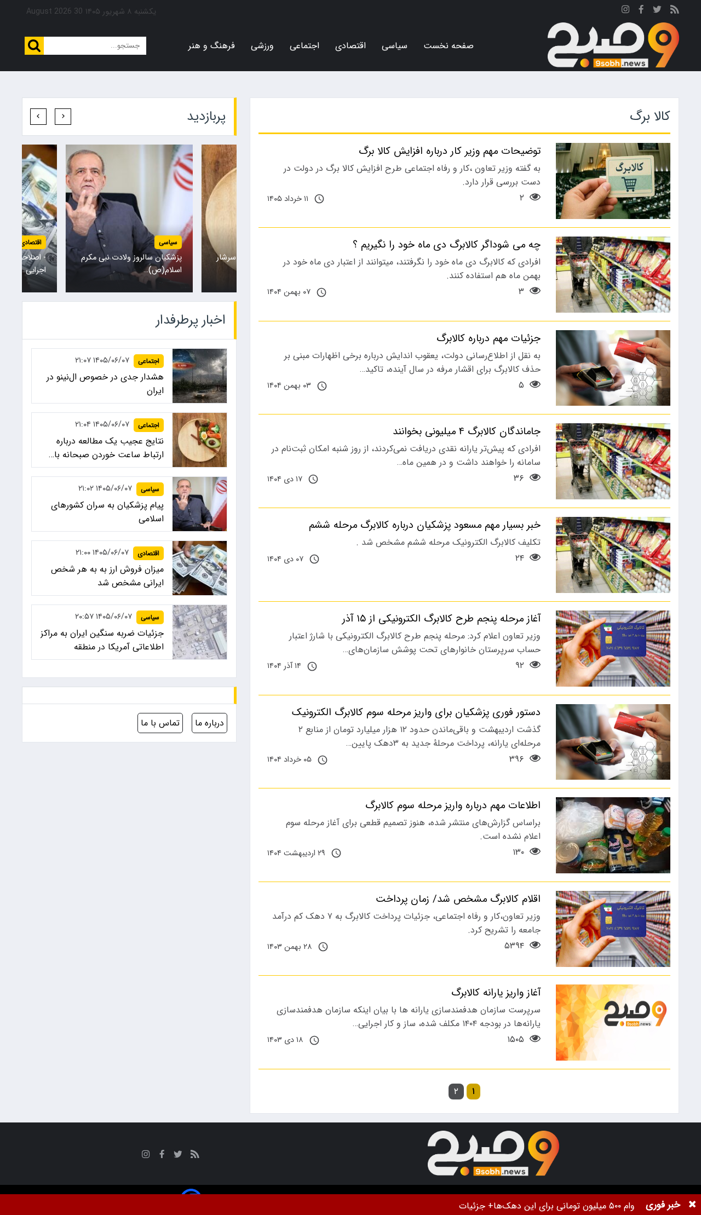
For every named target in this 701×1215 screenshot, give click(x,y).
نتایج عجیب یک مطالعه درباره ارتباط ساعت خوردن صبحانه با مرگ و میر (109, 448)
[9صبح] (613, 45)
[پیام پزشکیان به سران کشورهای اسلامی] (129, 218)
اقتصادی (350, 46)
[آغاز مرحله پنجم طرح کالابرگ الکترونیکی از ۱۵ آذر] (613, 649)
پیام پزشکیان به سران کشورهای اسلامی (107, 512)
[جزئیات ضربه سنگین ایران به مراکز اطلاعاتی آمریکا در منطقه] (200, 632)
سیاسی (394, 46)
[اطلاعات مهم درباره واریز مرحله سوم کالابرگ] (613, 835)
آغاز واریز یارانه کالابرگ (496, 992)
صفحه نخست (448, 46)
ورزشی (262, 46)
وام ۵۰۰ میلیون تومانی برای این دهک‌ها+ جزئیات (547, 1206)
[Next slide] (38, 116)
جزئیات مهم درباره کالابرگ (488, 338)
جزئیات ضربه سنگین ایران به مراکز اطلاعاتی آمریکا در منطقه (102, 640)
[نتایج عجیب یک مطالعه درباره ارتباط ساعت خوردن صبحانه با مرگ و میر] (200, 440)
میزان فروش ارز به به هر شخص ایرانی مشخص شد (107, 576)
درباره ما (209, 723)
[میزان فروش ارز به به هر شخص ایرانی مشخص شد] (200, 568)
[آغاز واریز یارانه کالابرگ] (613, 1022)
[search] (34, 46)
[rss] (674, 11)
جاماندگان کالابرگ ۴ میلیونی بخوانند (467, 431)
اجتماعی (304, 46)
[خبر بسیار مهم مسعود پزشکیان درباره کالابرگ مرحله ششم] (613, 555)
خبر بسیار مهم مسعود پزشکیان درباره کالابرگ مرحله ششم (425, 525)
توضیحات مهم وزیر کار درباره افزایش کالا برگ (450, 151)
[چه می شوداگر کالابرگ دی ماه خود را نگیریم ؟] (613, 275)
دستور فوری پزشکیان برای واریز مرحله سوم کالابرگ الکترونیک (416, 712)
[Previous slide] (63, 116)
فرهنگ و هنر (211, 46)
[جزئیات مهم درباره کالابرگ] (613, 368)
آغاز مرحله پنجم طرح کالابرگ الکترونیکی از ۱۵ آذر (441, 619)
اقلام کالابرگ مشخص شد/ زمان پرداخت (458, 899)
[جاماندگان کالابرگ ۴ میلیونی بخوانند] (613, 461)
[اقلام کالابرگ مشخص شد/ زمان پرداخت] (613, 929)
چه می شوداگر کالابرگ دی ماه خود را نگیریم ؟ (447, 245)
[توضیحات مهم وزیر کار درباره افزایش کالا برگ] (613, 181)
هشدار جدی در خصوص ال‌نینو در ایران (105, 384)
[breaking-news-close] (692, 1205)
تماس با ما (160, 723)
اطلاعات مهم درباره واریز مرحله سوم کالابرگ (453, 805)
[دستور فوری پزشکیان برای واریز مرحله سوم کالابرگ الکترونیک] (613, 742)
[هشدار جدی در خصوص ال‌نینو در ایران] (200, 376)
